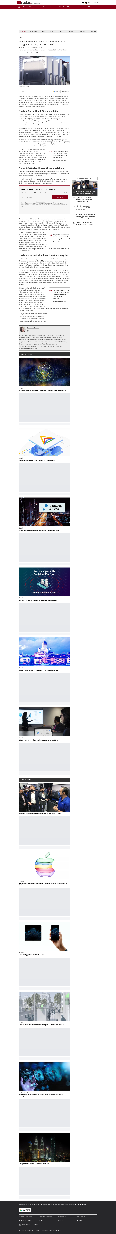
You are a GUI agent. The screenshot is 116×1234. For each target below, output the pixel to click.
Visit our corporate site (79, 1204)
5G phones (70, 7)
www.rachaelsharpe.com (29, 348)
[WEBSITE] (28, 330)
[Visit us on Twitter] (83, 3)
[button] (96, 2)
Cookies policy (81, 1217)
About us (60, 1220)
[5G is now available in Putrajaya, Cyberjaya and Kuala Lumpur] (84, 188)
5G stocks (91, 7)
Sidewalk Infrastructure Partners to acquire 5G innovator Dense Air (83, 207)
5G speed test (81, 7)
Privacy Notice (24, 203)
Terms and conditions (25, 1217)
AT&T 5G (71, 31)
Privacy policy (62, 1217)
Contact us (80, 1220)
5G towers (53, 7)
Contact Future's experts (45, 1217)
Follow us (57, 91)
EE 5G (44, 31)
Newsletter (43, 7)
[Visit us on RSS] (86, 3)
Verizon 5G (94, 31)
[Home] (19, 7)
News (24, 7)
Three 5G (61, 31)
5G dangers (40, 319)
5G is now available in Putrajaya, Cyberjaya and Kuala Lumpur (86, 192)
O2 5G (52, 31)
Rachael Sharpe (25, 47)
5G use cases (33, 7)
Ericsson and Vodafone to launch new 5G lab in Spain (84, 223)
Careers (41, 1220)
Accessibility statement (25, 1220)
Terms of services (40, 202)
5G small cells (27, 314)
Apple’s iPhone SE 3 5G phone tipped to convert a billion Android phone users (85, 199)
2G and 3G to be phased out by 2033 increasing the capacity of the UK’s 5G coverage (86, 216)
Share (23, 91)
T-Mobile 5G (82, 31)
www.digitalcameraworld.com (45, 337)
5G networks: (33, 31)
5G (25, 102)
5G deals (61, 7)
